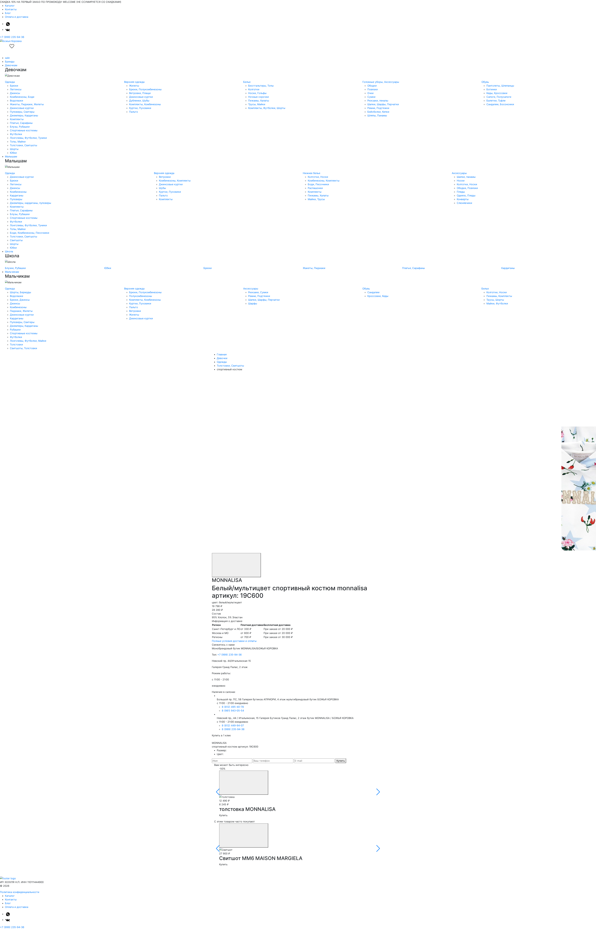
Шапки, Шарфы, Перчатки (383, 104)
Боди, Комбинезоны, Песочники (29, 232)
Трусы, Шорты (495, 299)
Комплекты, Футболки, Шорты (266, 108)
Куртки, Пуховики (140, 108)
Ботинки (491, 89)
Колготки (253, 89)
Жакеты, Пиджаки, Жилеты (27, 104)
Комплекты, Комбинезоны (145, 104)
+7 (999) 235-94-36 (12, 37)
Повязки (372, 89)
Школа (9, 251)
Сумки (371, 96)
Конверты (463, 199)
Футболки (16, 134)
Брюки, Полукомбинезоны (145, 89)
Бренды (9, 61)
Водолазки (16, 100)
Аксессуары (459, 173)
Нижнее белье (311, 173)
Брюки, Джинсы (20, 299)
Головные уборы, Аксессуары (380, 81)
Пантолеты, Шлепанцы (500, 85)
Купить (340, 760)
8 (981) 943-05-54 (233, 710)
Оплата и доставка (16, 16)
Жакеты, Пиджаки (314, 268)
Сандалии (373, 292)
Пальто (133, 111)
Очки (370, 93)
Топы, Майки (18, 141)
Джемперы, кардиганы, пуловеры (30, 202)
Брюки (14, 85)
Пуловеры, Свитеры (22, 111)
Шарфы (252, 303)
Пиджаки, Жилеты (21, 310)
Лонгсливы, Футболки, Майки (28, 340)
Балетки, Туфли (496, 100)
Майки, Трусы (316, 199)
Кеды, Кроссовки (496, 93)
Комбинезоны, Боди (22, 96)
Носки (461, 180)
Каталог (10, 5)
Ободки (372, 85)
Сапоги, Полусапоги (498, 96)
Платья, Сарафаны (21, 122)
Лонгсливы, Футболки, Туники (28, 137)
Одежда (10, 81)
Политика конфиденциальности (19, 892)
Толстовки (16, 344)
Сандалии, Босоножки (500, 104)
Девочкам (11, 65)
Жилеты (134, 85)
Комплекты (17, 119)
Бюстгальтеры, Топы (261, 85)
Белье (247, 81)
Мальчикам (12, 271)
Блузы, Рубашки (20, 126)
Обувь (485, 81)
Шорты (14, 149)
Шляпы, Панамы (377, 115)
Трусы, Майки (256, 104)
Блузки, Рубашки (15, 268)
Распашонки (315, 188)
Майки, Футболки (497, 303)
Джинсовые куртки (22, 108)
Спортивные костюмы (23, 130)
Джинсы (15, 93)
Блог (8, 13)
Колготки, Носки (318, 176)
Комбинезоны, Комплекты (175, 180)
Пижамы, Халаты (258, 100)
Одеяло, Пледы (466, 195)
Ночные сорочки (258, 96)
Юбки (13, 152)
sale (7, 57)
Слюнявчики (464, 202)
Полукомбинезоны (140, 296)
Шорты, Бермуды (20, 292)
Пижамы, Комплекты (499, 296)
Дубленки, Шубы (139, 100)
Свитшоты (16, 240)
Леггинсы (15, 89)
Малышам (11, 156)
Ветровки (165, 176)
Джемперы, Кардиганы (24, 115)
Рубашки (15, 329)
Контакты (11, 9)
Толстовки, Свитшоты (23, 145)
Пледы (461, 191)
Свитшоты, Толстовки (23, 348)
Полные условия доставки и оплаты (234, 640)
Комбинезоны (18, 191)
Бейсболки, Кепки (378, 111)
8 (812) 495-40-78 (233, 706)
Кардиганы (16, 195)
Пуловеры (16, 199)
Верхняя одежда (134, 81)
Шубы (162, 188)
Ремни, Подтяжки (378, 108)
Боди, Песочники (318, 184)
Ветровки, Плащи (140, 93)
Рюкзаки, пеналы (377, 100)
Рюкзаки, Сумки (258, 292)
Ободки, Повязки (467, 188)
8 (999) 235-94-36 (233, 729)
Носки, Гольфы (257, 93)
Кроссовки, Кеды (377, 296)
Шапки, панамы (466, 176)
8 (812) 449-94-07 (233, 725)
